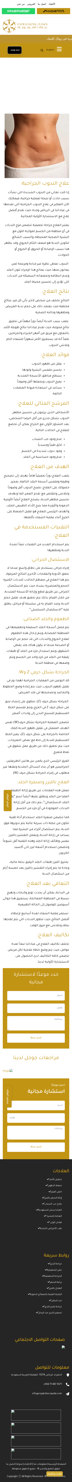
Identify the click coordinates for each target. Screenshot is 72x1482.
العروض (31, 4)
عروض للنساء (7, 1096)
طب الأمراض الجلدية (51, 1228)
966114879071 (54, 11)
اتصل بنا (42, 4)
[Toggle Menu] (59, 50)
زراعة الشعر (56, 1282)
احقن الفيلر (56, 1192)
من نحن (21, 4)
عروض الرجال (7, 801)
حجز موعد (14, 50)
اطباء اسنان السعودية (50, 1210)
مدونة (19, 1464)
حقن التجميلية (54, 1270)
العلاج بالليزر (55, 1288)
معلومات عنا (40, 1464)
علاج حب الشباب (53, 1204)
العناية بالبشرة (54, 1216)
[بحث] (42, 50)
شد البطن (56, 1301)
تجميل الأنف (55, 1179)
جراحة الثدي (56, 1264)
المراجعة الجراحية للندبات (52, 98)
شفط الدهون (55, 1185)
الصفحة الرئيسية (57, 93)
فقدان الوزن (55, 1222)
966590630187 (19, 11)
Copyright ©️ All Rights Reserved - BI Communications (36, 1476)
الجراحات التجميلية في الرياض (24, 93)
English (50, 50)
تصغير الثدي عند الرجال (50, 1313)
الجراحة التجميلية (53, 1276)
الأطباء (52, 4)
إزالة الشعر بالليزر (53, 1198)
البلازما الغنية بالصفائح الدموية (46, 1294)
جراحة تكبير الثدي (53, 1307)
